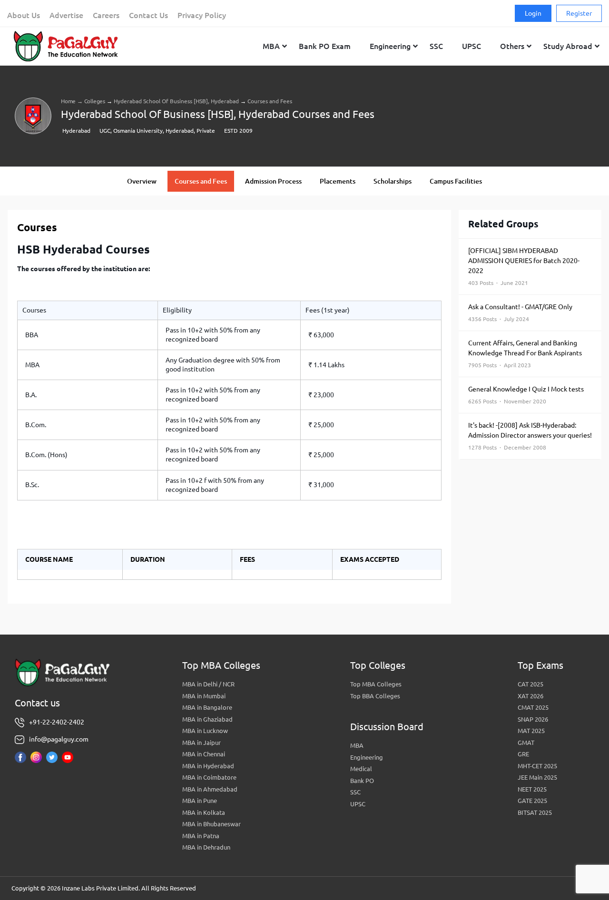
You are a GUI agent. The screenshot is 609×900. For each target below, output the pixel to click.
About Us (23, 15)
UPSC (357, 804)
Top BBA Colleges (375, 696)
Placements (337, 181)
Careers (106, 15)
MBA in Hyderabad (208, 766)
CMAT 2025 (533, 707)
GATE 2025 (532, 800)
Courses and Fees (201, 181)
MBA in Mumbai (204, 696)
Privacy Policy (201, 15)
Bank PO (362, 780)
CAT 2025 (530, 684)
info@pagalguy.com (58, 739)
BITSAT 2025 (535, 812)
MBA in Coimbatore (209, 777)
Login (533, 13)
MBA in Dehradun (206, 847)
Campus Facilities (456, 181)
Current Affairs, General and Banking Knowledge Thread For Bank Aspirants (525, 353)
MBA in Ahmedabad (209, 789)
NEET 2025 (532, 789)
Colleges (94, 101)
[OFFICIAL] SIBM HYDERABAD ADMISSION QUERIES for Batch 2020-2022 (524, 266)
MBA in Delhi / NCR (208, 684)
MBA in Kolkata (203, 812)
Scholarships (392, 181)
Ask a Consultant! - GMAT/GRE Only (520, 312)
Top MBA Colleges (376, 684)
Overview (142, 181)
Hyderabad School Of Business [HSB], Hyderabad (176, 101)
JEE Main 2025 (537, 777)
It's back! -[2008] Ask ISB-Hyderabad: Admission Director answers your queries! (530, 435)
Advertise (66, 15)
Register (579, 13)
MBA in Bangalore (207, 707)
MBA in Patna (200, 835)
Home (68, 101)
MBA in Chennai (203, 754)
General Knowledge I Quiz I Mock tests (526, 394)
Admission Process (273, 181)
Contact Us (148, 15)
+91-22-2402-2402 (56, 722)
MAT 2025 (531, 730)
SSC (355, 792)
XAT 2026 (530, 696)
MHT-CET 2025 (537, 766)
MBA (356, 745)
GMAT (526, 742)
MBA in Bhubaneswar (211, 824)
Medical (361, 768)
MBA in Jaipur (201, 742)
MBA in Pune (199, 800)
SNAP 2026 (533, 719)
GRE (523, 754)
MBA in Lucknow (205, 730)
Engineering (366, 757)
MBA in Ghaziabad (207, 719)
